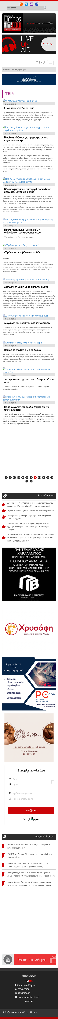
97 (27, 477)
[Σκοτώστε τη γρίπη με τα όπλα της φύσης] (26, 279)
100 (39, 477)
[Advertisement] (29, 450)
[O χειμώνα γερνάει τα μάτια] (20, 100)
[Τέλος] (31, 481)
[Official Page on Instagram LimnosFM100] (31, 4)
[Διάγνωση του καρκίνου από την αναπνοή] (25, 315)
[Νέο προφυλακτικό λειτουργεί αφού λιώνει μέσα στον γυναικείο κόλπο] (29, 179)
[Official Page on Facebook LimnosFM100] (37, 4)
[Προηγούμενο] (10, 477)
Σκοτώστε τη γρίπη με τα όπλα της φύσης (26, 287)
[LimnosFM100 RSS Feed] (21, 4)
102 (47, 477)
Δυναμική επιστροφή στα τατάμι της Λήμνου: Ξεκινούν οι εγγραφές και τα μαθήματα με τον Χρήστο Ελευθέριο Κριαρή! (29, 527)
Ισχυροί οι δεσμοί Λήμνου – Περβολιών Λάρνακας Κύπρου (30, 511)
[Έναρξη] (6, 477)
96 (23, 477)
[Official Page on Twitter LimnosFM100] (26, 4)
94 (14, 477)
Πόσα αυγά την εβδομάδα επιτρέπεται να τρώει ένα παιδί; (26, 408)
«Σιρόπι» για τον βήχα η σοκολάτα (22, 252)
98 (31, 477)
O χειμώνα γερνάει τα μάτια (19, 108)
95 (18, 477)
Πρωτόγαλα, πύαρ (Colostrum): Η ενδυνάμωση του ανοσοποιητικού (22, 231)
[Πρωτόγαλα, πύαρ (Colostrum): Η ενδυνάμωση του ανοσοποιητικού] (29, 220)
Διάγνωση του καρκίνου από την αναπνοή (27, 323)
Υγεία (24, 70)
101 (43, 477)
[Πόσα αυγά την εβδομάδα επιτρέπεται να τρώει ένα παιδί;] (29, 397)
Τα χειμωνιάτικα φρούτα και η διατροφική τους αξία (29, 381)
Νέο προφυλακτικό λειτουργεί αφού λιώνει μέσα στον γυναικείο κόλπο (27, 190)
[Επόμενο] (26, 481)
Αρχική (17, 70)
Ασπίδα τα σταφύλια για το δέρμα (22, 350)
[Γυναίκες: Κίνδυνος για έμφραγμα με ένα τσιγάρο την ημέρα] (29, 128)
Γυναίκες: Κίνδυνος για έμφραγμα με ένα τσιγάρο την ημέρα (26, 139)
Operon (33, 1012)
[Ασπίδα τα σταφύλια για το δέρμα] (22, 342)
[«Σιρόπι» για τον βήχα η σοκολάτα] (22, 244)
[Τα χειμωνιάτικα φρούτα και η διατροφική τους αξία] (29, 370)
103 (51, 477)
